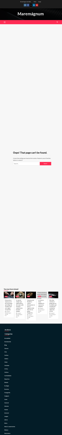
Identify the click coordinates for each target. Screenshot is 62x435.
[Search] (57, 22)
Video (35, 1)
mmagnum (8, 311)
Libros (6, 419)
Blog (6, 296)
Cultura (6, 372)
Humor (6, 409)
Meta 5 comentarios (9, 426)
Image (39, 1)
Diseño (6, 382)
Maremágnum (31, 13)
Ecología (6, 385)
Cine (5, 352)
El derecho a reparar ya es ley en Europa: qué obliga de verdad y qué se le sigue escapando (8, 304)
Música (6, 430)
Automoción (7, 341)
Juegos (6, 416)
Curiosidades (7, 375)
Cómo (5, 362)
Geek (5, 399)
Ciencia (6, 348)
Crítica (6, 369)
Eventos (6, 389)
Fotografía (7, 392)
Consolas (6, 365)
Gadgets (6, 396)
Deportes (6, 379)
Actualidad (7, 338)
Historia (6, 406)
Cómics (6, 358)
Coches (6, 355)
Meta (5, 423)
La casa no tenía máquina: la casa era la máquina (41, 303)
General (6, 402)
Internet (6, 413)
